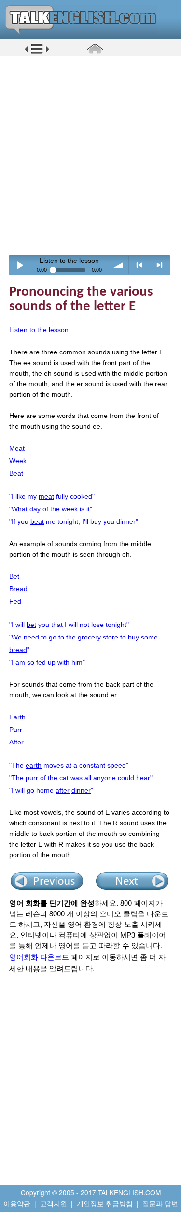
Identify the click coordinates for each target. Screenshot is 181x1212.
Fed (15, 601)
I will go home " (52, 790)
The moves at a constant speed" (70, 765)
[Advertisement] (90, 155)
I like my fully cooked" (53, 496)
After (16, 742)
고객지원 (53, 1203)
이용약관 (16, 1203)
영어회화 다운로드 (39, 956)
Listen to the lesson (39, 330)
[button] (37, 52)
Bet (14, 576)
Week (18, 461)
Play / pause (19, 265)
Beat (16, 473)
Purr (15, 729)
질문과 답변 (160, 1203)
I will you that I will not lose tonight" (70, 624)
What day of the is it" (52, 509)
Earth (17, 717)
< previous (139, 265)
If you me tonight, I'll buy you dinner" (75, 521)
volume (118, 265)
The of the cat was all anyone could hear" (82, 778)
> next (159, 265)
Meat (17, 448)
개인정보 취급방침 (105, 1203)
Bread (18, 589)
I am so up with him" (48, 662)
